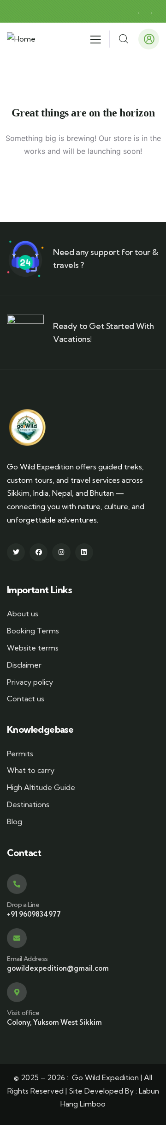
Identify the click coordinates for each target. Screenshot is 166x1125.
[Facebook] (38, 552)
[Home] (21, 39)
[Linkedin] (84, 552)
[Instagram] (61, 552)
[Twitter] (16, 552)
